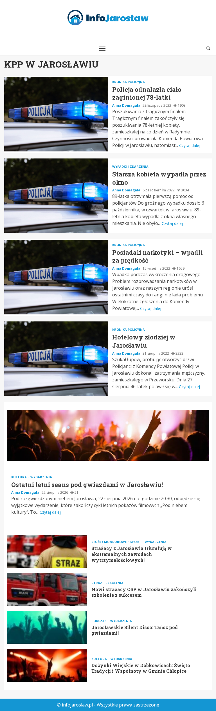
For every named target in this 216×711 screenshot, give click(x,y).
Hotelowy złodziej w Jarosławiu (56, 358)
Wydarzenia (41, 477)
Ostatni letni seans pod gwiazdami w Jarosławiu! (108, 435)
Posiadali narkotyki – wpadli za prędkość (56, 277)
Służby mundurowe (109, 541)
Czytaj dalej (189, 145)
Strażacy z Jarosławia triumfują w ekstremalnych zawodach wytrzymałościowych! (47, 551)
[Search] (208, 48)
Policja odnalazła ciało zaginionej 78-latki (56, 114)
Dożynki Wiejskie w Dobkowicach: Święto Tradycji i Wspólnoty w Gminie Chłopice (47, 665)
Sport (136, 541)
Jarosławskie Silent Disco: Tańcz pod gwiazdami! (47, 627)
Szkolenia (114, 582)
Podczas (99, 620)
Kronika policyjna (128, 81)
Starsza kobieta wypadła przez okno (56, 195)
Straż (97, 582)
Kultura (19, 477)
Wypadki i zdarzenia (130, 166)
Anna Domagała (126, 105)
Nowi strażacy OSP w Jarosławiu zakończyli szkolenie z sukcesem (47, 589)
